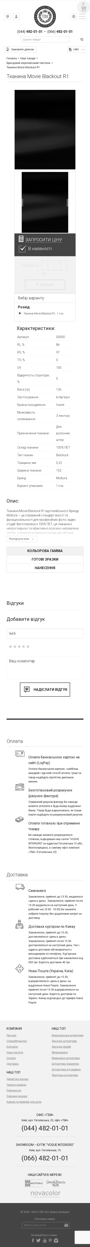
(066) (60, 31)
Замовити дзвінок (22, 49)
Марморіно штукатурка (66, 1058)
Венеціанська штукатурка (67, 1035)
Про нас (11, 1035)
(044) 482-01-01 (45, 1128)
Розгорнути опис (19, 538)
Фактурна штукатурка (65, 1075)
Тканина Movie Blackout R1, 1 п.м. (44, 313)
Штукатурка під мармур (66, 1069)
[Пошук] (83, 40)
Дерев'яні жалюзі (17, 1079)
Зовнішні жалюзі (17, 1096)
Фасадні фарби (61, 1046)
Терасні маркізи (16, 1084)
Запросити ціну (43, 239)
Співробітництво (17, 1041)
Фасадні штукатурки (64, 1041)
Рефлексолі (14, 1090)
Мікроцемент (60, 1052)
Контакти (12, 1046)
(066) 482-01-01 (45, 1158)
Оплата (11, 1058)
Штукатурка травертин (65, 1063)
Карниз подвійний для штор (24, 1101)
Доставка (13, 1063)
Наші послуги (15, 1052)
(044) (30, 31)
